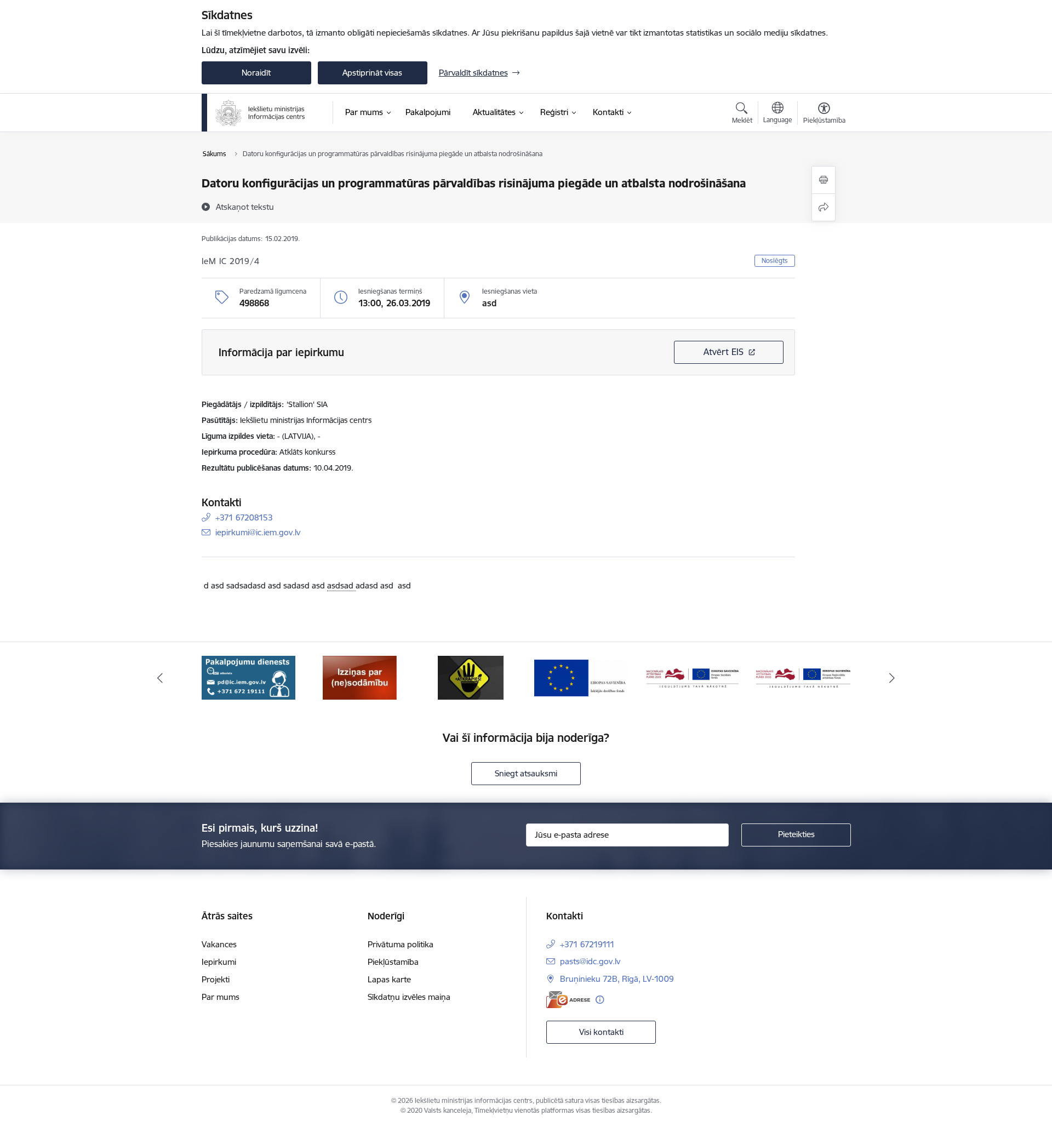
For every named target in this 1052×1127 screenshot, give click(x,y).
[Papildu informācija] (600, 1000)
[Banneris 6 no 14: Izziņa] (360, 677)
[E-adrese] (568, 1000)
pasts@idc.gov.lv (590, 961)
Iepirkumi (219, 962)
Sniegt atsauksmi (526, 773)
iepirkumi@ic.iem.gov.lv (257, 532)
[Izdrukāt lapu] (823, 180)
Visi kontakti (601, 1032)
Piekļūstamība (393, 962)
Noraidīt (256, 72)
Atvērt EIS (724, 351)
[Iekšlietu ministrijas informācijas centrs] (260, 113)
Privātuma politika (400, 944)
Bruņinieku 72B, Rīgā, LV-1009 (617, 979)
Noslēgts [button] (775, 260)
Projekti (216, 979)
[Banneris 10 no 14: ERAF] (803, 677)
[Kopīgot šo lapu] (823, 207)
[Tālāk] (892, 677)
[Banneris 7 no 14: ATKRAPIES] (471, 677)
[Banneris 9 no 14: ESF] (692, 677)
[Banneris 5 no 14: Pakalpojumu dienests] (248, 677)
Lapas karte (389, 979)
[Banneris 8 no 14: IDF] (581, 677)
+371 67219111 (587, 944)
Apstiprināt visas (372, 72)
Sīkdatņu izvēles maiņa (409, 997)
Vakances (219, 944)
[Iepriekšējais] (160, 677)
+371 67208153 (244, 517)
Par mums (220, 997)
